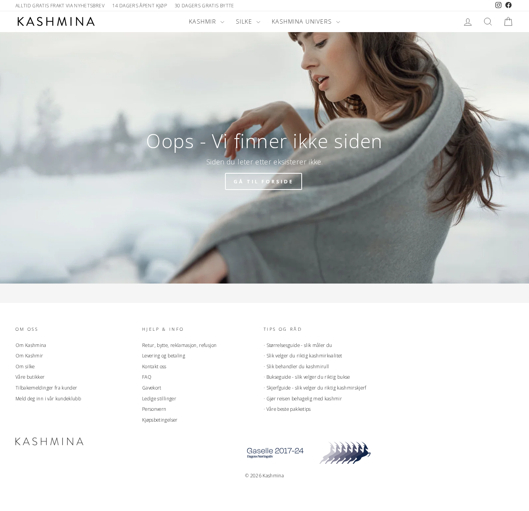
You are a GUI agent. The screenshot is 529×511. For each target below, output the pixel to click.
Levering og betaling (163, 355)
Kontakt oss (154, 366)
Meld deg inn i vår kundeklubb (48, 398)
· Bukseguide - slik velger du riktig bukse (307, 377)
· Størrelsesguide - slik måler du (298, 345)
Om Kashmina (30, 345)
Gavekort (151, 388)
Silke (245, 21)
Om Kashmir (29, 355)
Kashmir (203, 21)
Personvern (154, 409)
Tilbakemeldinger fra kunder (46, 388)
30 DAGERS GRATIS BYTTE (204, 5)
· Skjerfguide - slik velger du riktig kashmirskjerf (315, 388)
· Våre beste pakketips (287, 409)
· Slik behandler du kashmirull (296, 366)
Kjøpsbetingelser (160, 420)
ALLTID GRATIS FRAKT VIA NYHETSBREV (60, 5)
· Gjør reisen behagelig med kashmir (303, 398)
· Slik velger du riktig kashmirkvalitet (303, 355)
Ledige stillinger (159, 398)
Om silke (25, 366)
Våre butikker (30, 377)
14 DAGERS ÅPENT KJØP (139, 5)
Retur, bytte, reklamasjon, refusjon (179, 345)
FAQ (146, 377)
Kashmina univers (303, 21)
